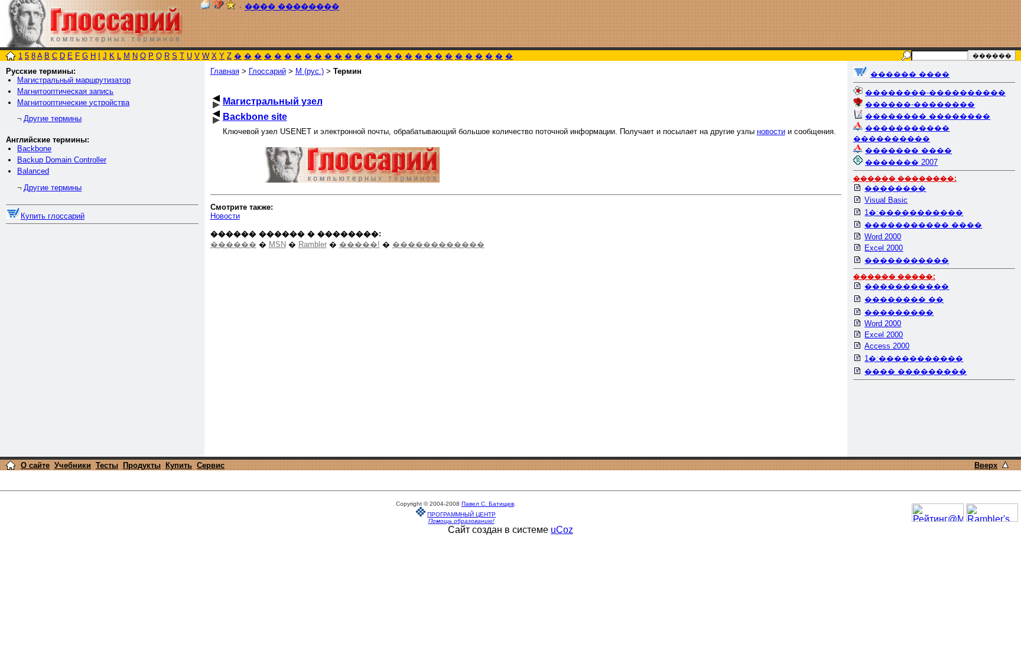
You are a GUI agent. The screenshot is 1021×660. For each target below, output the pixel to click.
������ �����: (894, 276)
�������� (895, 188)
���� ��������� (915, 371)
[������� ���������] (219, 6)
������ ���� (910, 74)
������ (233, 244)
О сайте (35, 465)
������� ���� (908, 150)
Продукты (142, 465)
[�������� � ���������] (231, 6)
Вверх (985, 465)
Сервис (211, 465)
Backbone (34, 148)
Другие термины (53, 118)
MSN (277, 244)
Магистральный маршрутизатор (74, 80)
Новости (225, 216)
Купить (178, 465)
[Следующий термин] (216, 105)
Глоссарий (267, 71)
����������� (906, 260)
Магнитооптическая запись (65, 91)
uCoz (562, 530)
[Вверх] (1005, 465)
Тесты (107, 465)
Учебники (72, 465)
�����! (359, 244)
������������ (438, 244)
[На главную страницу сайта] (10, 57)
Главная (224, 71)
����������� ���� (923, 224)
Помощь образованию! (461, 521)
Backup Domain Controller (61, 159)
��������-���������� (935, 92)
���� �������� (292, 6)
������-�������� (920, 104)
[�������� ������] (205, 6)
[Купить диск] (13, 216)
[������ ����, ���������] (860, 74)
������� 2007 (901, 162)
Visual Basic (886, 200)
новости (771, 131)
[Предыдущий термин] (216, 98)
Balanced (33, 171)
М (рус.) (309, 71)
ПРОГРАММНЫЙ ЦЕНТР (461, 514)
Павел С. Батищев (487, 503)
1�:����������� (913, 212)
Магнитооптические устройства (73, 102)
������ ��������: (905, 178)
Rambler (312, 244)
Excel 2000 (883, 247)
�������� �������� (927, 116)
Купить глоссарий (52, 216)
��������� (899, 312)
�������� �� (904, 299)
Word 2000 (882, 236)
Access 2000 (886, 346)
